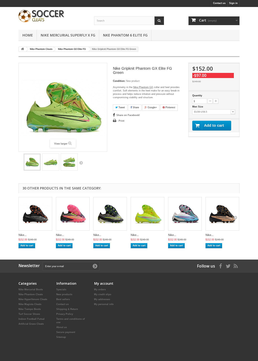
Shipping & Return (67, 309)
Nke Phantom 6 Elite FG (125, 35)
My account (103, 283)
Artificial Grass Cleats (31, 323)
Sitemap (61, 337)
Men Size (198, 106)
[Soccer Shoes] (53, 16)
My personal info (104, 304)
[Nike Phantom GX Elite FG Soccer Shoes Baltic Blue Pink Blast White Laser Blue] (185, 214)
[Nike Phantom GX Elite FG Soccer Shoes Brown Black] (222, 214)
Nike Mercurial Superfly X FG (68, 35)
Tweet (121, 107)
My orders (100, 289)
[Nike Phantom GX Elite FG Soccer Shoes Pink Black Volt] (73, 214)
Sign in (233, 3)
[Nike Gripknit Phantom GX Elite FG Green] (32, 162)
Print (121, 120)
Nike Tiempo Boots (30, 309)
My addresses (102, 299)
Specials (61, 289)
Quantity (197, 95)
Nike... (22, 235)
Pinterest (170, 107)
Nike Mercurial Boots (31, 289)
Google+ (152, 107)
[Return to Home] (22, 49)
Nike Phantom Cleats (31, 294)
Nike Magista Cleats (30, 304)
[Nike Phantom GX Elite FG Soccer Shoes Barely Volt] (147, 214)
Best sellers (63, 299)
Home (27, 35)
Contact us (219, 3)
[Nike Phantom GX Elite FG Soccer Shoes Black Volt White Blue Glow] (110, 214)
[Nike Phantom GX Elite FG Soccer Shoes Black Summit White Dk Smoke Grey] (35, 214)
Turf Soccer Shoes (29, 314)
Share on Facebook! (128, 115)
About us (61, 327)
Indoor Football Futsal (32, 319)
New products (64, 294)
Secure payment (65, 332)
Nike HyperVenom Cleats (33, 299)
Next (81, 163)
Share (135, 107)
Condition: (119, 81)
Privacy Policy (64, 314)
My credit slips (102, 294)
